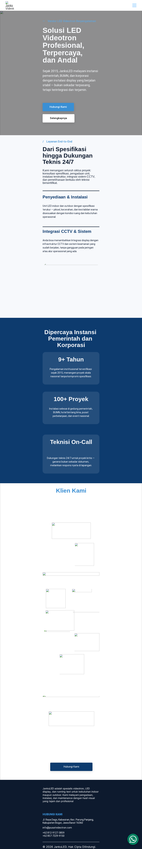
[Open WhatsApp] (133, 839)
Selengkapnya (58, 118)
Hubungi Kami (58, 106)
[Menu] (134, 5)
